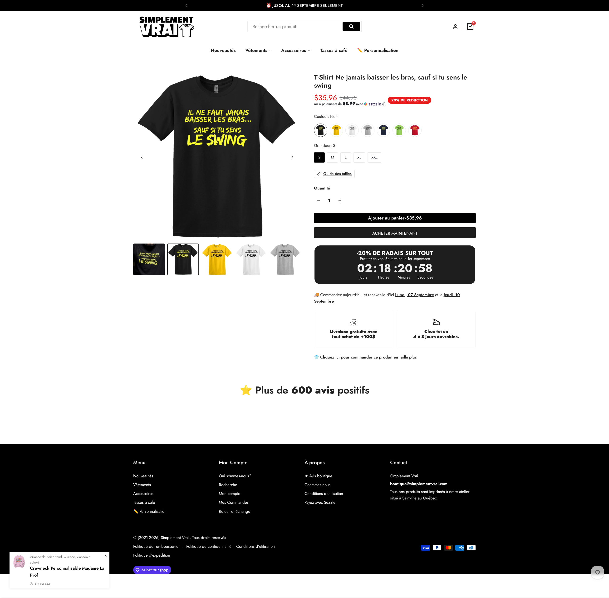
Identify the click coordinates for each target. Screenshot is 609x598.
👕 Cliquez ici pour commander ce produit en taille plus (365, 357)
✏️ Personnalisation (150, 511)
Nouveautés (143, 476)
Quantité (322, 188)
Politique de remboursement (157, 546)
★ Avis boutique (318, 476)
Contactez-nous (317, 485)
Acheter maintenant (394, 233)
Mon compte (229, 493)
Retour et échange (234, 511)
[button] (349, 103)
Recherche (228, 485)
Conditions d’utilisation (255, 546)
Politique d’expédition (151, 555)
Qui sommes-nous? (235, 476)
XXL (374, 157)
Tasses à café (144, 502)
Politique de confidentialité (208, 546)
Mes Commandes (234, 502)
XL (359, 157)
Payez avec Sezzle (319, 502)
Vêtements (142, 485)
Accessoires (143, 493)
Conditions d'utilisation (323, 493)
